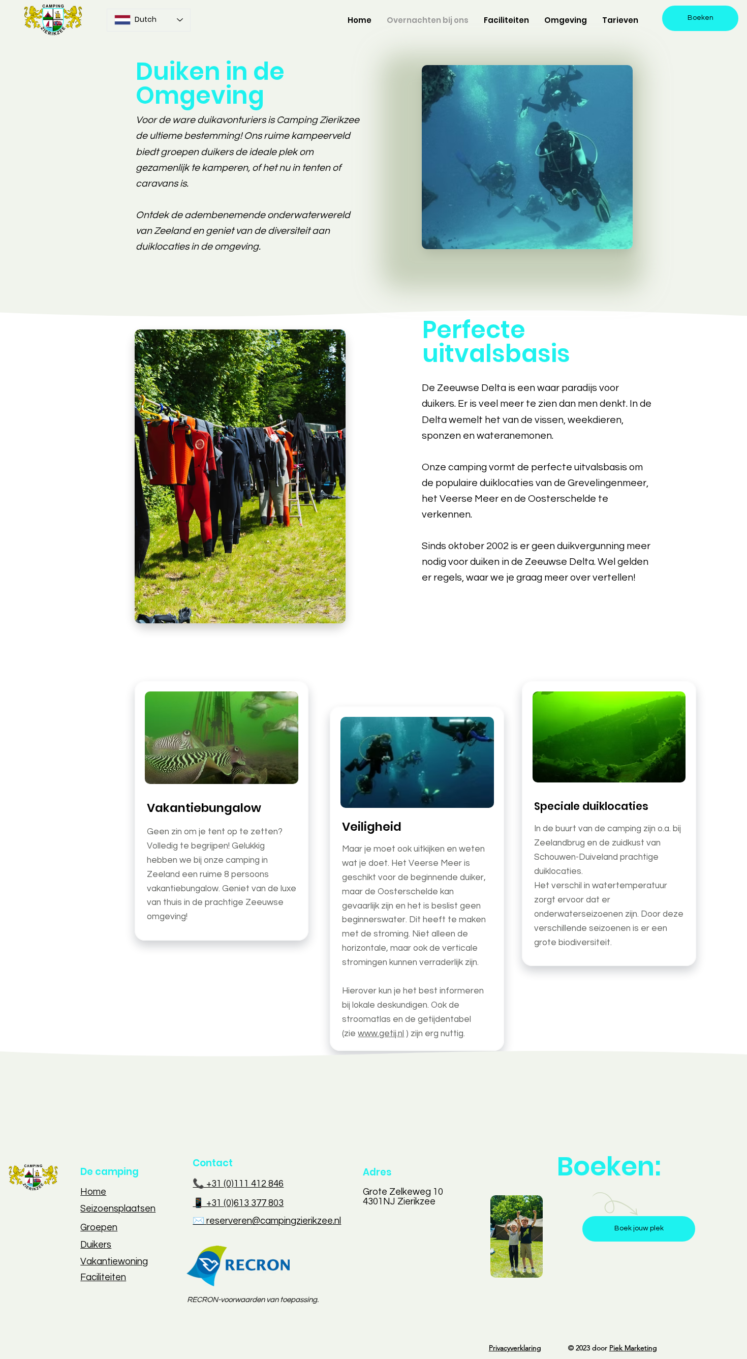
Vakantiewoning (114, 1261)
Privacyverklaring (515, 1347)
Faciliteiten (103, 1277)
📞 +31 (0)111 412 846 (238, 1184)
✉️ (199, 1221)
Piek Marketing (633, 1347)
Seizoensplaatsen (117, 1209)
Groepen (98, 1227)
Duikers (95, 1245)
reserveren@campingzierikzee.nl (273, 1221)
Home (93, 1192)
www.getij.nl (381, 1033)
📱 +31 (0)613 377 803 (238, 1203)
